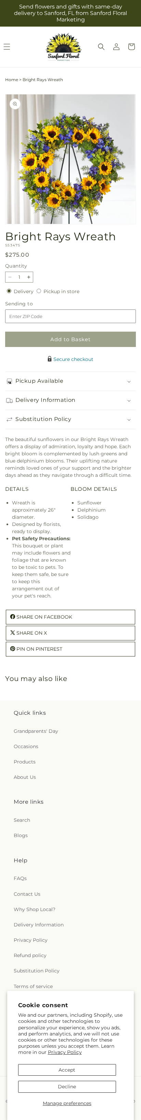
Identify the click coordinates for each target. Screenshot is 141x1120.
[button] (101, 46)
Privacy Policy (65, 1052)
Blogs (21, 835)
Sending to (29, 303)
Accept (67, 1070)
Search (22, 820)
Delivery (24, 291)
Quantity (16, 266)
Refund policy (30, 955)
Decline (67, 1087)
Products (25, 762)
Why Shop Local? (34, 909)
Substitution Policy (37, 971)
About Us (25, 777)
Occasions (26, 746)
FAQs (20, 878)
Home (11, 79)
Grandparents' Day (36, 731)
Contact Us (27, 894)
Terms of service (33, 986)
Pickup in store (61, 291)
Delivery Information (39, 925)
